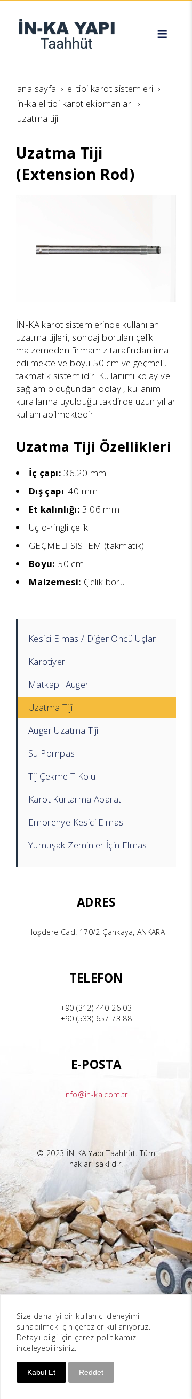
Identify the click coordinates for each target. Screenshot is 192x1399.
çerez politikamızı (106, 1337)
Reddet (91, 1372)
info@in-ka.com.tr (96, 1094)
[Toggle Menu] (162, 33)
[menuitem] (97, 638)
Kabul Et (41, 1372)
